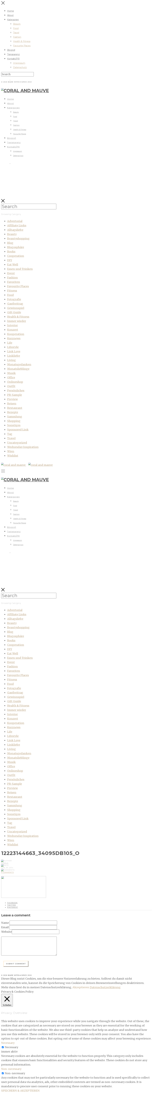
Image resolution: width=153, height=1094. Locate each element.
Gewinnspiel (15, 308)
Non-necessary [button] (11, 1069)
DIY (9, 260)
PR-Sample (14, 395)
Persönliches (15, 390)
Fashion (17, 37)
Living (11, 360)
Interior (12, 325)
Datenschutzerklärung (105, 987)
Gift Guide (14, 312)
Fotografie (14, 299)
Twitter (11, 905)
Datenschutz (20, 67)
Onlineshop (15, 382)
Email (5, 927)
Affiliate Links (16, 225)
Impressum (19, 63)
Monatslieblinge (18, 369)
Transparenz (13, 54)
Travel (16, 32)
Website (6, 931)
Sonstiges (13, 425)
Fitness (12, 290)
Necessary (11, 1047)
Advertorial (14, 221)
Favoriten (13, 282)
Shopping (13, 421)
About (10, 15)
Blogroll (11, 50)
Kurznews (13, 338)
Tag (9, 434)
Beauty (17, 24)
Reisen (11, 403)
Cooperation (15, 256)
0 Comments (7, 872)
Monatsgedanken (19, 364)
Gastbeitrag (15, 303)
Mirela (4, 863)
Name (5, 922)
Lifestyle (13, 347)
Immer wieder (16, 321)
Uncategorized (17, 442)
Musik (11, 373)
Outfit (11, 386)
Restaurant (14, 408)
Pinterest (12, 907)
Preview (12, 399)
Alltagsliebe (15, 230)
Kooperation (15, 334)
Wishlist (12, 455)
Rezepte (12, 412)
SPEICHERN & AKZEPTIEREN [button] (20, 1090)
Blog (10, 243)
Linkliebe (13, 355)
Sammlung (14, 416)
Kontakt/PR (13, 58)
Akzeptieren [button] (80, 987)
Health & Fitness (21, 41)
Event (11, 273)
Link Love (13, 351)
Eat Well (12, 264)
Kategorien (13, 19)
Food (16, 28)
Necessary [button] (7, 1043)
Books (11, 251)
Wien (10, 451)
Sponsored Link (18, 429)
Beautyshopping (18, 238)
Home (10, 11)
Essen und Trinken (20, 269)
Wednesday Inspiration (23, 447)
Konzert (12, 329)
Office (11, 377)
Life (9, 342)
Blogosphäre (15, 247)
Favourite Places (21, 45)
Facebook (12, 903)
